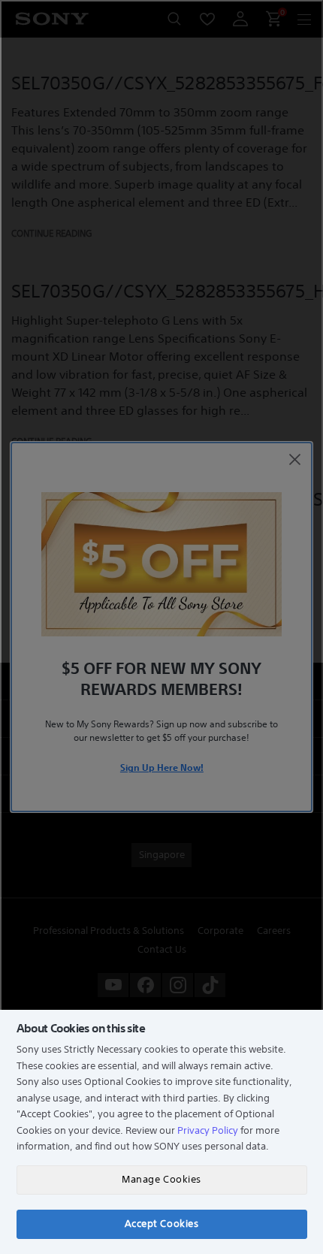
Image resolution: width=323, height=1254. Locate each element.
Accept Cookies (161, 1223)
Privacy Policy (207, 1130)
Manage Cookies (161, 1179)
